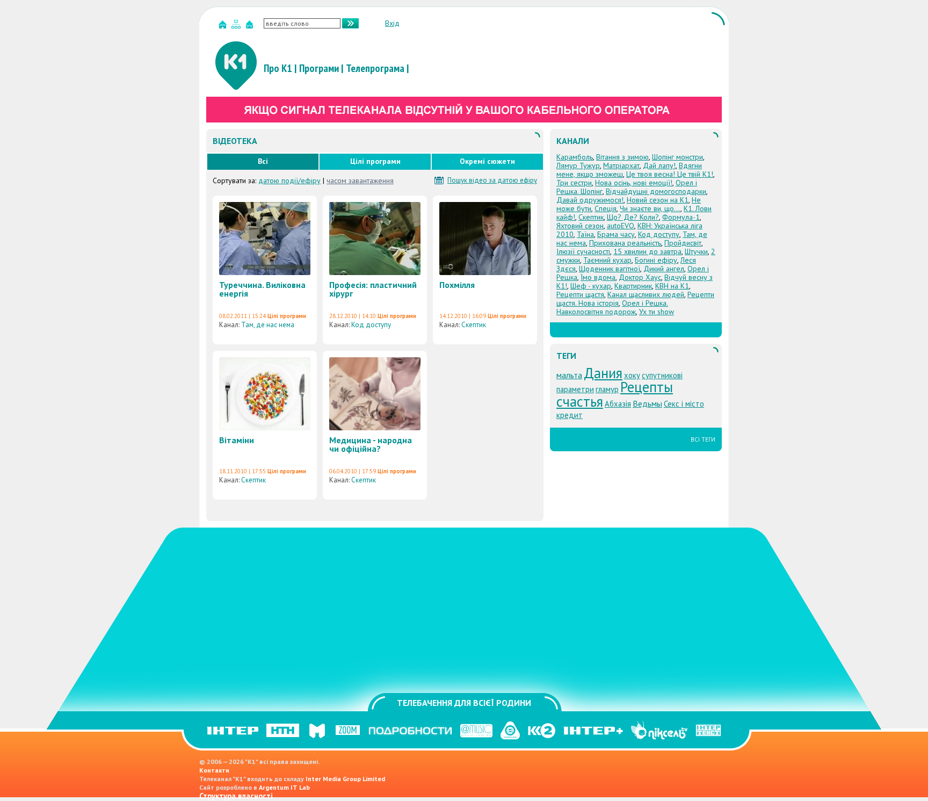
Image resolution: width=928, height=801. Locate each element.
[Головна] (224, 26)
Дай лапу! (659, 165)
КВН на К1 (672, 286)
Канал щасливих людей (645, 294)
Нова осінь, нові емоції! (633, 182)
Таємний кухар (607, 260)
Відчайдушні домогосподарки (656, 191)
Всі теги (703, 439)
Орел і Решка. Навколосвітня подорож (612, 307)
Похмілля (457, 284)
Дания (603, 373)
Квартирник (633, 286)
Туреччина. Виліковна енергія (262, 289)
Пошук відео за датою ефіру (492, 180)
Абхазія (618, 404)
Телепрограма (375, 68)
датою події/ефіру (289, 180)
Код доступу (371, 324)
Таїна (585, 234)
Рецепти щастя (580, 294)
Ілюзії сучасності (583, 251)
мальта (569, 375)
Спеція (606, 208)
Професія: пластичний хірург (373, 289)
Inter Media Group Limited (345, 779)
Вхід (392, 23)
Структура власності (236, 796)
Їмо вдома (598, 277)
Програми (319, 68)
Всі (263, 161)
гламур (607, 389)
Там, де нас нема (267, 324)
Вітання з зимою (622, 157)
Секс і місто (684, 404)
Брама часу (616, 234)
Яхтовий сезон (580, 225)
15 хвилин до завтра (647, 251)
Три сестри (574, 182)
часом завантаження (360, 180)
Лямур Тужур (578, 165)
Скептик (473, 324)
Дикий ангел (663, 268)
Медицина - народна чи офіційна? (370, 444)
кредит (569, 415)
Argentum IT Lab (284, 787)
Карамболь (574, 157)
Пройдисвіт (682, 243)
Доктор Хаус (640, 277)
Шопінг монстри (677, 157)
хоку (632, 375)
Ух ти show (656, 311)
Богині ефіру (656, 260)
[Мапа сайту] (237, 26)
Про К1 (278, 68)
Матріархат (621, 165)
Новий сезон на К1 (657, 200)
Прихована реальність (625, 243)
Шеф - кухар (590, 286)
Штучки (696, 251)
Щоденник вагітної (609, 268)
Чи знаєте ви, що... (650, 208)
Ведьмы (647, 403)
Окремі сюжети (487, 161)
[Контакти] (251, 26)
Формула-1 (681, 217)
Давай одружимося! (590, 200)
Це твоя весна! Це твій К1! (669, 174)
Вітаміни (236, 440)
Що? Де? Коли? (633, 217)
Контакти (214, 770)
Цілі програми (375, 161)
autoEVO (620, 225)
